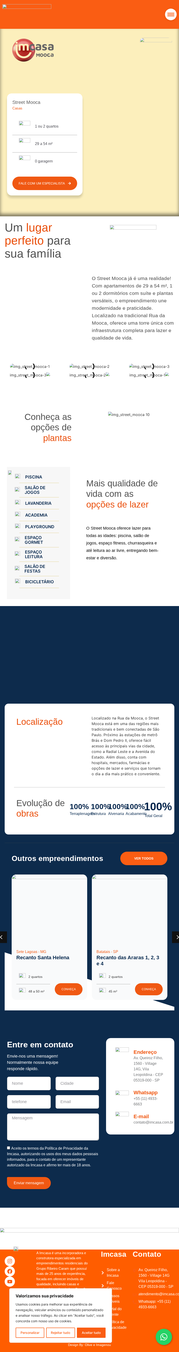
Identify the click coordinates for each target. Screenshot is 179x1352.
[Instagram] (10, 1261)
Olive (88, 1345)
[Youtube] (10, 1281)
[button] (171, 14)
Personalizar (30, 1333)
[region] (60, 1315)
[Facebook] (10, 1271)
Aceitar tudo (91, 1333)
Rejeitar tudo (60, 1333)
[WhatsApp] (164, 1337)
